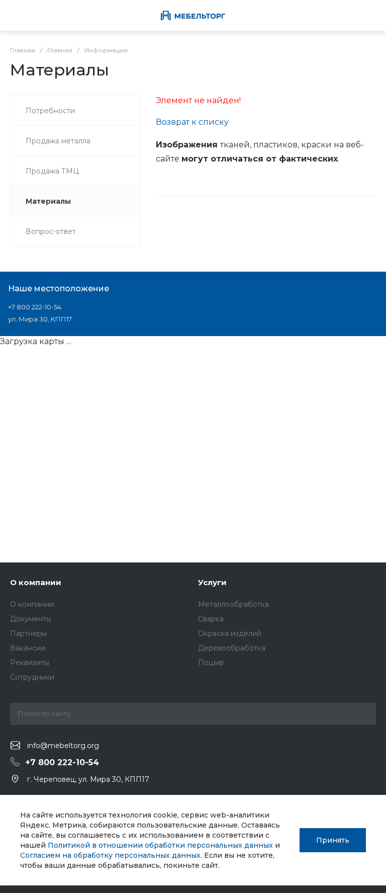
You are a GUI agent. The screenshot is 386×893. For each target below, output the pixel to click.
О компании (35, 582)
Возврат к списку (192, 122)
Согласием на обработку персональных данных (110, 855)
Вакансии (27, 648)
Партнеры (28, 633)
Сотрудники (32, 677)
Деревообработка (231, 648)
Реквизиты (29, 662)
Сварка (211, 618)
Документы (30, 618)
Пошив (211, 662)
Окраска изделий (229, 633)
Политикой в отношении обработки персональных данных (160, 845)
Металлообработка (233, 604)
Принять (332, 840)
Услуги (212, 582)
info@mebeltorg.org (63, 745)
